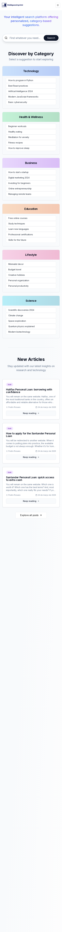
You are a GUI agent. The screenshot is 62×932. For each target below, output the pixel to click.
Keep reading (29, 413)
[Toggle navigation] (57, 5)
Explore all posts (29, 515)
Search (51, 37)
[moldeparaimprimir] (12, 5)
